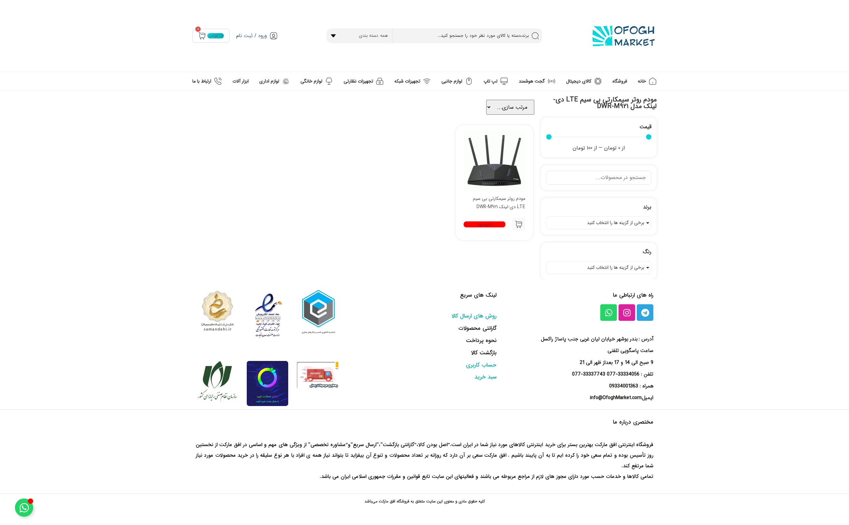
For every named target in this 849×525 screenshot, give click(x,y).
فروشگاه (620, 81)
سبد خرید (485, 377)
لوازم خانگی (311, 81)
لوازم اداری (269, 81)
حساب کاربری (481, 365)
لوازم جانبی (451, 81)
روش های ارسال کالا (473, 316)
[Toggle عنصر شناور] (24, 507)
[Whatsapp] (608, 312)
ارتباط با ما (201, 81)
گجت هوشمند (532, 81)
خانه (642, 81)
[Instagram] (627, 312)
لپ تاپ (490, 81)
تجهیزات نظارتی (358, 81)
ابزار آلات (240, 81)
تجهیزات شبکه (407, 81)
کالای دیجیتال (578, 81)
